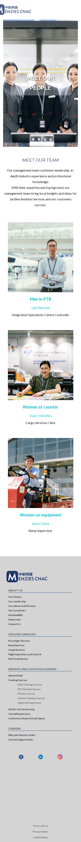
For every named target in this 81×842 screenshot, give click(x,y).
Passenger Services (19, 640)
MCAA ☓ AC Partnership (21, 709)
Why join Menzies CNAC (22, 735)
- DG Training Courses (29, 689)
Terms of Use (40, 825)
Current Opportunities (20, 739)
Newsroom (14, 619)
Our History (15, 596)
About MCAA (15, 675)
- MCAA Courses (26, 693)
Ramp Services (16, 645)
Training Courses (17, 680)
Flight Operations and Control (24, 654)
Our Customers (17, 610)
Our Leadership (17, 601)
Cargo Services (16, 649)
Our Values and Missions (22, 605)
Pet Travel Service (18, 658)
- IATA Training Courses (29, 684)
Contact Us (14, 624)
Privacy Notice (41, 831)
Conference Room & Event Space (26, 718)
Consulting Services (19, 713)
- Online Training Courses (31, 698)
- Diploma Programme (29, 702)
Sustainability (15, 615)
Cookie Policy (40, 837)
